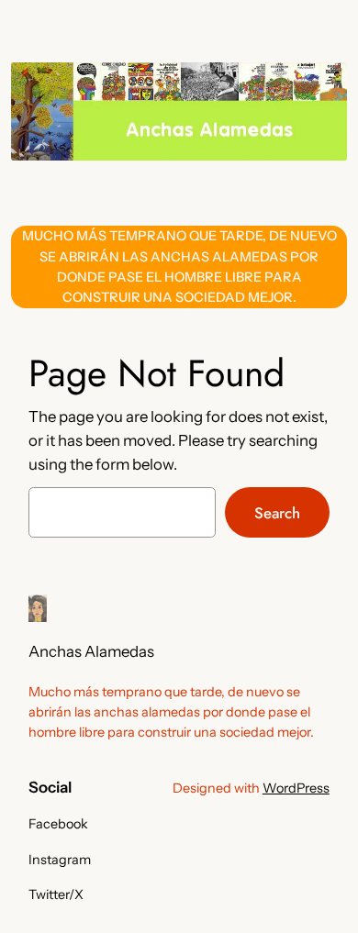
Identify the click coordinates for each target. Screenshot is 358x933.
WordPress (296, 788)
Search (277, 513)
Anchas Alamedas (91, 651)
